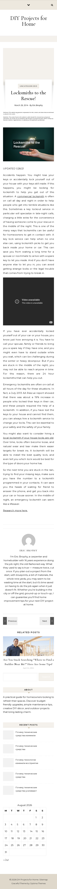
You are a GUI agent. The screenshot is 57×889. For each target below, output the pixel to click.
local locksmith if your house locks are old (28, 437)
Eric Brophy (37, 105)
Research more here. (15, 510)
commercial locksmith (30, 196)
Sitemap (43, 879)
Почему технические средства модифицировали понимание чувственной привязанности (28, 775)
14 (31, 831)
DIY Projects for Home (28, 21)
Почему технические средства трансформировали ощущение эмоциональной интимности (29, 748)
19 (18, 838)
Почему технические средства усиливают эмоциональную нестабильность (26, 789)
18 (12, 838)
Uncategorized (28, 86)
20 (24, 838)
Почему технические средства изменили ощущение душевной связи (29, 734)
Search (46, 676)
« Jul (6, 859)
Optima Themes (38, 883)
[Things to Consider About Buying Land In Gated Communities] (47, 621)
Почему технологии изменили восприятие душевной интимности (27, 762)
